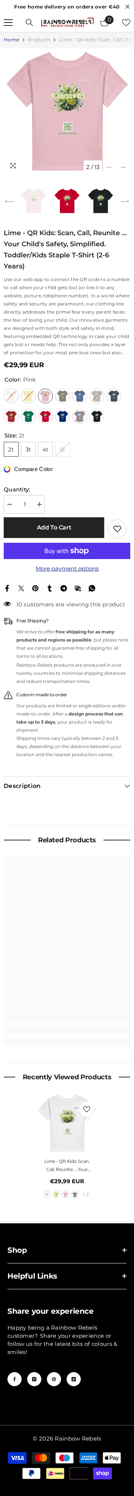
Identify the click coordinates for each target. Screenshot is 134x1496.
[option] (67, 111)
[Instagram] (34, 1379)
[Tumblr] (49, 587)
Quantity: (17, 489)
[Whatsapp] (92, 587)
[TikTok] (74, 1379)
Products (39, 40)
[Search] (29, 22)
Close (127, 7)
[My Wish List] (126, 22)
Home (11, 40)
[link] (67, 1030)
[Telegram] (63, 587)
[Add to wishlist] (117, 528)
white (47, 1194)
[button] (109, 166)
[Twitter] (21, 587)
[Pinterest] (35, 587)
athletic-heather (75, 1194)
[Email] (77, 587)
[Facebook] (7, 587)
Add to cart (54, 527)
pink (65, 1194)
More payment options (67, 568)
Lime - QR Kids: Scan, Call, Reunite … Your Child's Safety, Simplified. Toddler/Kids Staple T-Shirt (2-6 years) (67, 1166)
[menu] (8, 22)
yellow (56, 1194)
